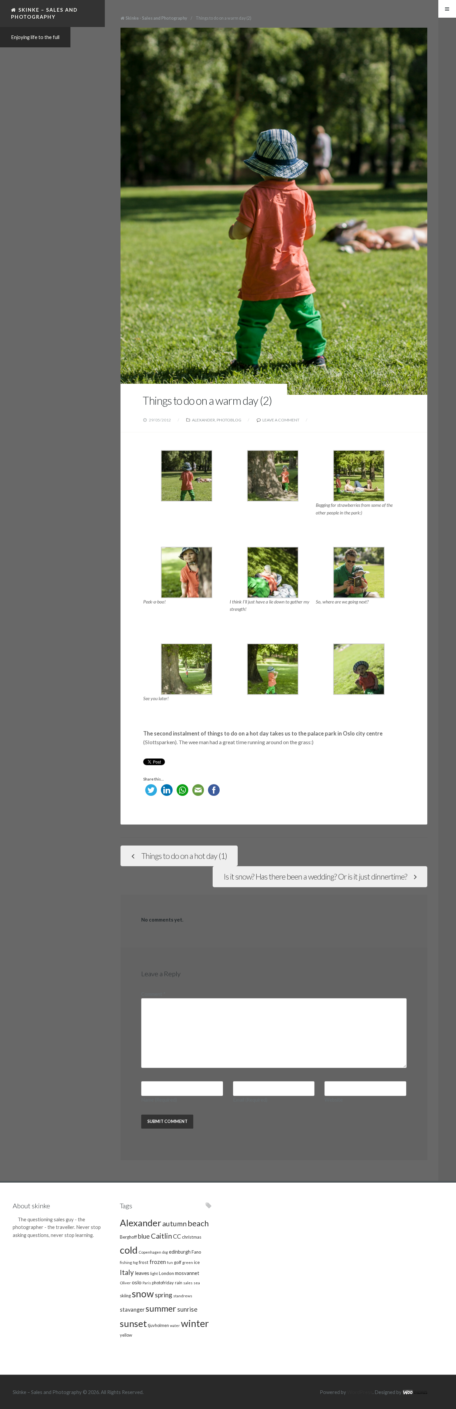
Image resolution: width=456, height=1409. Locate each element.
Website (333, 1100)
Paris (147, 1283)
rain (178, 1282)
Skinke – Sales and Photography (44, 13)
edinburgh (180, 1252)
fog (135, 1262)
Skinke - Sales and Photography (156, 18)
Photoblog (229, 419)
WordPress (360, 1392)
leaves (142, 1273)
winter (195, 1323)
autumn (174, 1223)
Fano (196, 1252)
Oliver (125, 1282)
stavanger (132, 1309)
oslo (137, 1282)
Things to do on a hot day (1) (184, 856)
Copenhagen (150, 1252)
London (166, 1273)
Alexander (203, 419)
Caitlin (161, 1236)
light (154, 1273)
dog (165, 1252)
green (187, 1262)
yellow (126, 1335)
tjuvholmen (158, 1325)
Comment (153, 994)
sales (188, 1282)
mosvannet (187, 1273)
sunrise (187, 1309)
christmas (191, 1237)
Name (159, 1100)
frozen (158, 1262)
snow (143, 1293)
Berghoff (128, 1237)
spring (163, 1295)
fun (170, 1262)
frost (144, 1262)
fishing (126, 1262)
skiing (125, 1295)
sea (197, 1282)
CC (177, 1236)
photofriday (163, 1282)
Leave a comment (280, 419)
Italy (127, 1272)
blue (144, 1236)
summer (161, 1308)
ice (197, 1262)
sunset (133, 1323)
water (175, 1325)
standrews (182, 1295)
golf (177, 1262)
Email (250, 1100)
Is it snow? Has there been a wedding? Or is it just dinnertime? (315, 876)
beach (198, 1223)
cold (129, 1250)
